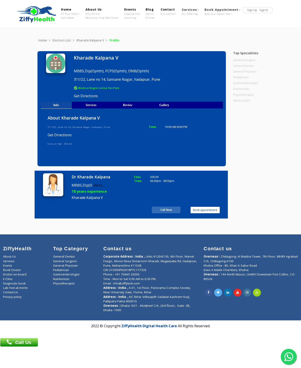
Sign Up (252, 10)
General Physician (245, 71)
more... (98, 185)
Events (132, 13)
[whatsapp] (257, 293)
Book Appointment (221, 11)
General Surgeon (244, 60)
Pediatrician (241, 77)
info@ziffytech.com (126, 283)
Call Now (166, 210)
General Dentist (243, 66)
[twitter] (218, 293)
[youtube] (238, 293)
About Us (101, 13)
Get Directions (86, 95)
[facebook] (208, 293)
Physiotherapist (243, 95)
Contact (168, 11)
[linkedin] (228, 293)
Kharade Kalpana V (90, 40)
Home (70, 13)
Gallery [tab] (164, 105)
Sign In (263, 10)
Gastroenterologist (245, 83)
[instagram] (247, 293)
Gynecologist (241, 100)
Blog (150, 13)
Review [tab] (127, 105)
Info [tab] (56, 105)
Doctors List (61, 40)
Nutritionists (241, 89)
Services (190, 11)
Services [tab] (91, 105)
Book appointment (205, 210)
